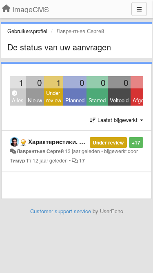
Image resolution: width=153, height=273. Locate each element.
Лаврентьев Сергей (40, 151)
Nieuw (35, 100)
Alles (18, 100)
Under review (53, 96)
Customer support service (60, 211)
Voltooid (119, 100)
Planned (74, 100)
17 (82, 160)
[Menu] (139, 9)
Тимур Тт (20, 160)
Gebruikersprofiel (27, 31)
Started (97, 100)
